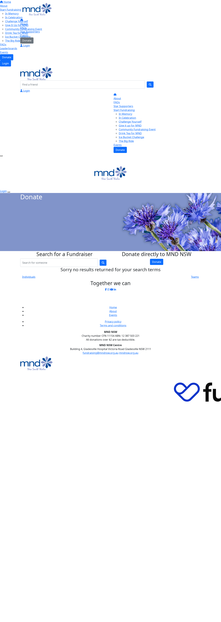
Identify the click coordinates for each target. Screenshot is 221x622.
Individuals (28, 277)
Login (26, 45)
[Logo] (36, 9)
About (24, 24)
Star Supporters (30, 31)
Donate (26, 40)
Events (24, 35)
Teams (195, 277)
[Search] (150, 84)
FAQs (23, 28)
